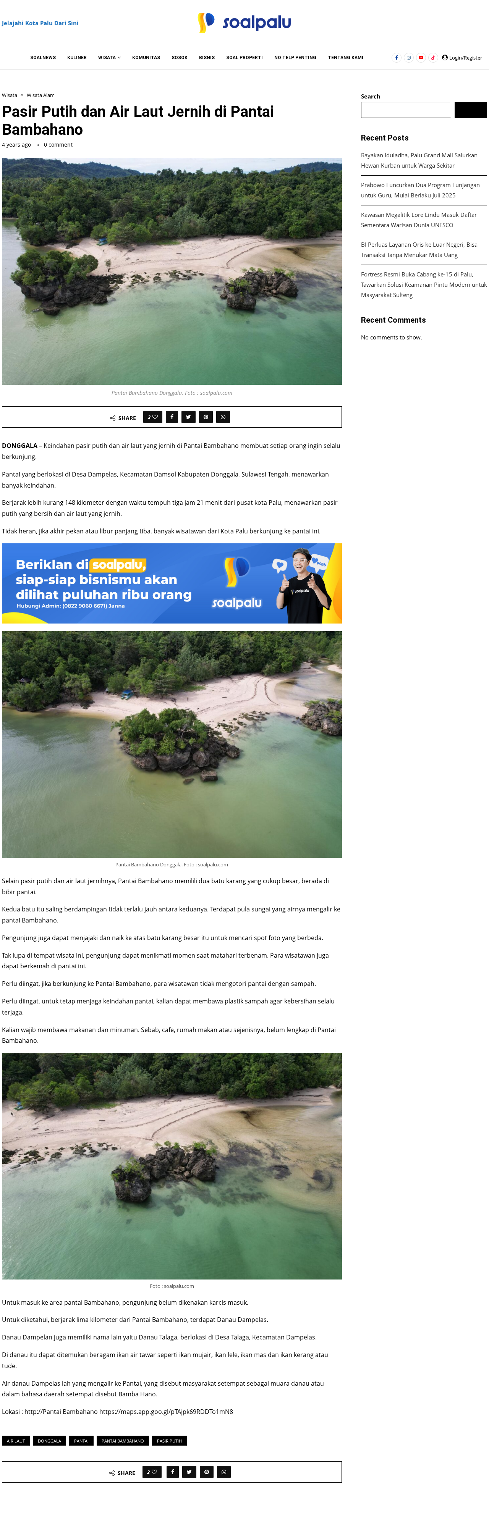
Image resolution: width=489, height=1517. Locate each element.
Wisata (107, 57)
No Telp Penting (295, 57)
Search (371, 96)
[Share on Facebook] (172, 417)
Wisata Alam (41, 95)
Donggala (49, 1441)
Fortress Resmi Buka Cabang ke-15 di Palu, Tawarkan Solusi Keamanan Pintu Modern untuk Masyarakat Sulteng (424, 284)
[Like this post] (155, 417)
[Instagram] (409, 58)
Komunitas (146, 57)
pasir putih (169, 1441)
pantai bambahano (123, 1441)
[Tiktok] (433, 58)
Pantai (81, 1441)
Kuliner (77, 57)
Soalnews (43, 57)
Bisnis (207, 57)
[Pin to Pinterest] (206, 417)
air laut (16, 1441)
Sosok (180, 57)
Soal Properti (244, 57)
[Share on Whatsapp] (223, 417)
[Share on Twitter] (188, 417)
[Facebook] (397, 58)
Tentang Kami (345, 57)
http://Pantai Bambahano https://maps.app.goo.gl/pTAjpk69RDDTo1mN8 (128, 1411)
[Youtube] (421, 58)
